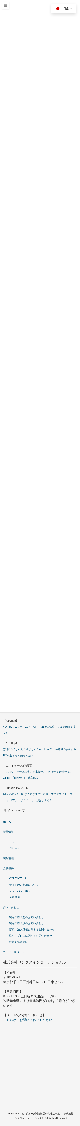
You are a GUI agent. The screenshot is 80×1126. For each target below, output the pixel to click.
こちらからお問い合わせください (27, 1020)
